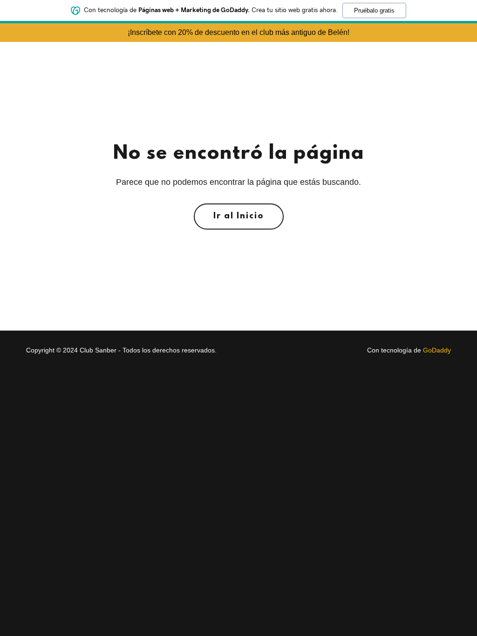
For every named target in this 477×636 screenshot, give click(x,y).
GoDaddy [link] (437, 350)
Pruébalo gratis (374, 10)
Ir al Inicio (238, 216)
